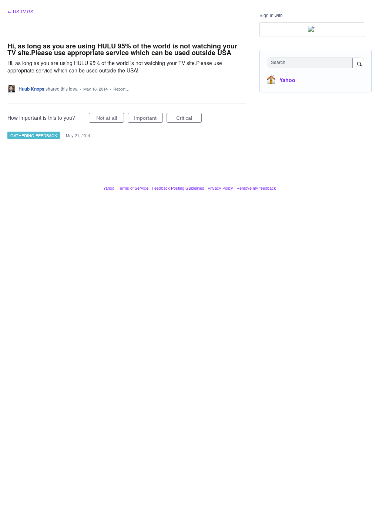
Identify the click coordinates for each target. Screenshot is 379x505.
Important (148, 119)
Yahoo (287, 80)
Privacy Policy (220, 188)
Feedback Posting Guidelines (178, 188)
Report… (121, 89)
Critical (189, 119)
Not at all (110, 119)
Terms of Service (133, 188)
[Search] (358, 63)
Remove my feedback (256, 188)
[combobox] (311, 63)
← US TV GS (20, 11)
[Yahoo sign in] (311, 29)
